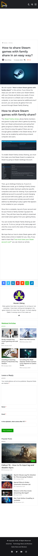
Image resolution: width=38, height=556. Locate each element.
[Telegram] (32, 283)
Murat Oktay (8, 60)
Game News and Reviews (19, 547)
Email (4, 414)
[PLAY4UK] (6, 4)
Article (11, 43)
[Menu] (36, 5)
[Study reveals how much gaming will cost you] (10, 333)
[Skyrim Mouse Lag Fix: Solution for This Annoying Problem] (7, 477)
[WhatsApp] (27, 283)
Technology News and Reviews (22, 543)
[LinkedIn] (13, 283)
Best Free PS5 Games (27, 339)
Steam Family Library (12, 119)
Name (4, 407)
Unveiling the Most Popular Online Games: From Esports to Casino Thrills (28, 362)
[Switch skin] (29, 5)
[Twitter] (8, 283)
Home (5, 43)
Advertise (9, 543)
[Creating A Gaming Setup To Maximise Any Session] (10, 353)
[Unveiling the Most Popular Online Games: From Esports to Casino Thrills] (28, 353)
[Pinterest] (18, 283)
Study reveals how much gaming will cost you (10, 341)
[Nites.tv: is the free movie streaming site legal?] (7, 493)
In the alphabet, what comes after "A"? (14, 421)
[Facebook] (4, 283)
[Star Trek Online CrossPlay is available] (7, 500)
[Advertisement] (19, 24)
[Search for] (32, 5)
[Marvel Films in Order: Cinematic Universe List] (7, 484)
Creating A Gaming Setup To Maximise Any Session (10, 361)
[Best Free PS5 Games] (28, 333)
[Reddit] (22, 283)
